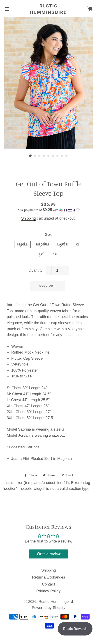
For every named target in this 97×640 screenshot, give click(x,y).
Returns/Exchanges (48, 577)
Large (62, 244)
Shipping (28, 218)
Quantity (35, 270)
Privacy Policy (48, 591)
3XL (55, 254)
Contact (48, 584)
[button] (48, 210)
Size (48, 234)
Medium (42, 244)
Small (22, 244)
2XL (41, 254)
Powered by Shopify (48, 608)
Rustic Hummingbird (48, 9)
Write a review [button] (48, 554)
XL (78, 244)
